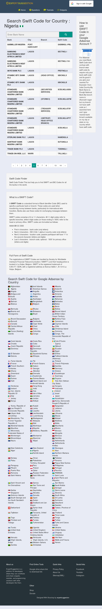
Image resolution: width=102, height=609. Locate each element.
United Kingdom (39, 530)
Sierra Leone (60, 490)
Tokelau (36, 517)
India (35, 388)
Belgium (36, 304)
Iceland (14, 388)
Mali (34, 423)
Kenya (13, 401)
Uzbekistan (59, 535)
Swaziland (59, 502)
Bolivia (57, 309)
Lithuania (58, 413)
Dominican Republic (35, 349)
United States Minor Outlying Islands (39, 533)
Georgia (36, 368)
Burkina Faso (60, 318)
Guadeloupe (60, 373)
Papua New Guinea (62, 463)
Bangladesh (37, 301)
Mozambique (16, 438)
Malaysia (36, 420)
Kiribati (35, 401)
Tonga (57, 517)
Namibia (58, 438)
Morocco (58, 435)
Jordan (35, 398)
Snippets (63, 10)
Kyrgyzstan (59, 406)
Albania (58, 286)
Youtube (79, 572)
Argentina (37, 294)
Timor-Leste (59, 515)
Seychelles (37, 490)
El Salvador (15, 353)
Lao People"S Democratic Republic (16, 409)
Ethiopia (36, 356)
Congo (35, 333)
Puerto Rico (15, 470)
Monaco (58, 430)
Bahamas (58, 299)
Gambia (58, 366)
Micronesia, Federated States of (16, 431)
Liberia (57, 410)
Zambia (14, 545)
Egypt (57, 351)
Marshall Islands (17, 425)
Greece (58, 371)
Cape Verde (37, 323)
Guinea (14, 378)
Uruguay (58, 532)
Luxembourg (38, 415)
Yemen (57, 542)
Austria (13, 299)
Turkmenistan (38, 522)
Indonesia (59, 388)
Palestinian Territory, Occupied (37, 461)
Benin (57, 306)
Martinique (37, 425)
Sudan (35, 500)
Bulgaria (36, 318)
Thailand (58, 512)
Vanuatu (14, 537)
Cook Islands (16, 341)
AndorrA (58, 289)
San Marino (59, 482)
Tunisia (36, 520)
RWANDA (58, 473)
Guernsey (59, 376)
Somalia (36, 495)
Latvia (35, 408)
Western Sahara (39, 542)
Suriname (59, 500)
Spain (35, 497)
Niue (57, 450)
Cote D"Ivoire (60, 341)
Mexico (58, 428)
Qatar (35, 470)
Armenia (58, 294)
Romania (14, 473)
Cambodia (37, 321)
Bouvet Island (60, 311)
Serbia (13, 490)
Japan (57, 396)
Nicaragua (59, 448)
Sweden (58, 505)
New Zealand (38, 448)
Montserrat (37, 435)
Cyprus (58, 343)
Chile (57, 326)
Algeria (13, 289)
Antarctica (59, 291)
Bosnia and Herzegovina (14, 312)
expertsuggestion (63, 597)
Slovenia (58, 492)
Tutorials (49, 10)
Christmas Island (61, 328)
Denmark (36, 346)
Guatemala (37, 376)
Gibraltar (36, 371)
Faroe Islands (16, 361)
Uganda (36, 527)
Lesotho (36, 410)
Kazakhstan (59, 398)
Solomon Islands (17, 495)
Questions (35, 10)
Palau (13, 460)
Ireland (57, 391)
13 (55, 165)
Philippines (59, 465)
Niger (13, 450)
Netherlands (60, 440)
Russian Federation (40, 473)
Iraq (34, 391)
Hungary (58, 386)
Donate (32, 593)
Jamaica (36, 396)
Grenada (36, 373)
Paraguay (14, 465)
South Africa (60, 495)
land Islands (37, 286)
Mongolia (58, 433)
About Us (56, 572)
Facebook (80, 569)
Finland (58, 361)
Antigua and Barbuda (14, 295)
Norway (14, 458)
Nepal (35, 440)
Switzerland (15, 507)
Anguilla (36, 291)
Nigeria (11, 25)
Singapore (15, 492)
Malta (57, 423)
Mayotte (36, 428)
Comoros (58, 331)
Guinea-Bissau (39, 378)
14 (61, 165)
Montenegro (15, 435)
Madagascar (38, 418)
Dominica (14, 348)
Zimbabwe (37, 545)
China (35, 328)
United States (60, 530)
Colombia (36, 331)
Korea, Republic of (18, 406)
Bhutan (36, 309)
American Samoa (40, 289)
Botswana (37, 311)
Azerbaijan (37, 299)
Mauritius (14, 428)
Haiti (12, 381)
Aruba (35, 296)
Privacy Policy (58, 569)
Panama (58, 460)
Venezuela (37, 537)
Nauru (13, 440)
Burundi (14, 321)
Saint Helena (16, 475)
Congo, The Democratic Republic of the (61, 336)
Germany (58, 368)
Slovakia (36, 492)
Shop (32, 590)
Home (23, 10)
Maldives (58, 420)
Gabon (35, 366)
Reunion (58, 470)
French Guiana (39, 363)
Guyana (58, 378)
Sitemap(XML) (58, 575)
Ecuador (58, 348)
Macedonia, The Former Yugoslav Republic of (16, 420)
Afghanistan (15, 286)
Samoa (36, 482)
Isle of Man (37, 393)
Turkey (57, 520)
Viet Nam (58, 537)
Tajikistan (14, 512)
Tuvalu (13, 527)
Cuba (35, 343)
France (13, 363)
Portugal (58, 468)
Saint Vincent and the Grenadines (16, 483)
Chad (35, 326)
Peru (35, 465)
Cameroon (59, 321)
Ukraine (58, 527)
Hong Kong (37, 386)
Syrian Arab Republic (36, 508)
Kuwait (35, 406)
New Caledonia (17, 448)
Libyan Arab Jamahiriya (14, 414)
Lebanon (58, 408)
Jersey (13, 398)
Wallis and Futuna (62, 540)
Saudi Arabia (60, 485)
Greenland (15, 373)
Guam (13, 376)
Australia (58, 296)
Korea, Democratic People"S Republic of (61, 402)
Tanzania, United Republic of (38, 513)
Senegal (58, 487)
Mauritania (59, 425)
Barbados (59, 301)
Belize (57, 304)
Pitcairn (14, 468)
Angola (13, 291)
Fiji (34, 361)
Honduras (15, 386)
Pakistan (58, 458)
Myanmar (36, 438)
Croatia (14, 343)
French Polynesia (62, 363)
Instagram (80, 575)
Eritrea (57, 353)
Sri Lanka (58, 497)
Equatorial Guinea (40, 353)
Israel (57, 393)
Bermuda (14, 309)
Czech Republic (17, 346)
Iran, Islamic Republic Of (14, 392)
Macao (57, 415)
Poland (35, 468)
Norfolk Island (38, 453)
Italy (12, 396)
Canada (14, 323)
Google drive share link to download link (39, 570)
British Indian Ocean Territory (58, 315)
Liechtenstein (38, 413)
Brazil (35, 314)
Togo (13, 517)
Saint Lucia (59, 475)
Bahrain (14, 301)
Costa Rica (37, 341)
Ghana (13, 371)
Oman (35, 458)
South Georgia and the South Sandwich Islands (17, 500)
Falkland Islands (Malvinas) (60, 357)
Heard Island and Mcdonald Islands (38, 382)
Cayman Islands (61, 323)
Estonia (14, 356)
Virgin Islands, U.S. (40, 540)
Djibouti (58, 346)
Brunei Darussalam (18, 318)
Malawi (57, 418)
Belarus (14, 304)
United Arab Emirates (14, 531)
